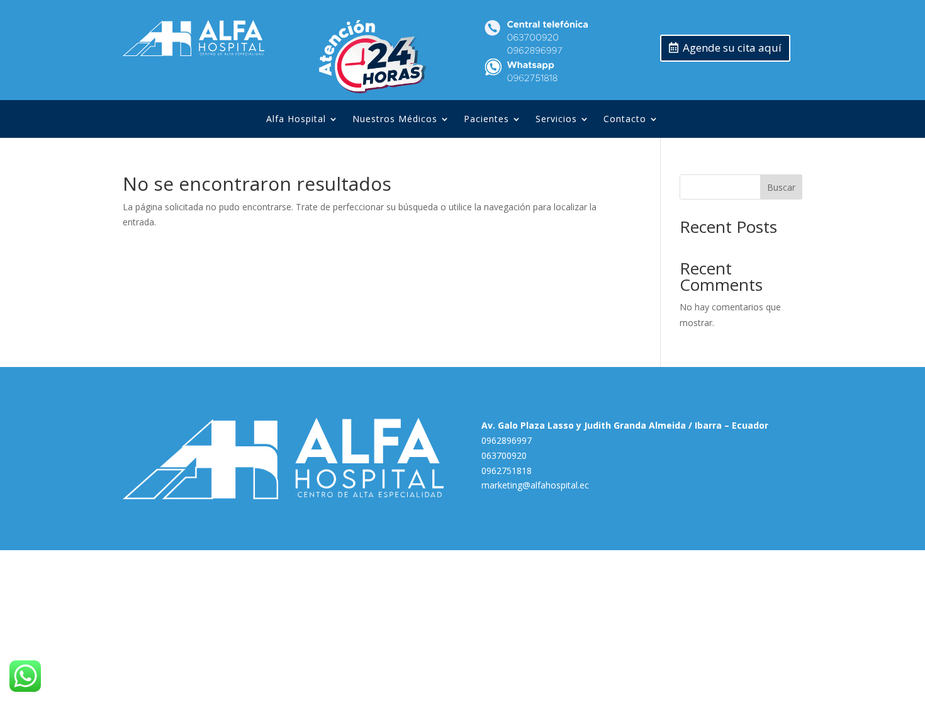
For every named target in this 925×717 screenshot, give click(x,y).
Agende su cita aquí (732, 47)
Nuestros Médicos (394, 120)
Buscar (781, 187)
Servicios (556, 120)
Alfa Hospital (296, 120)
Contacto (624, 120)
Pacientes (486, 120)
